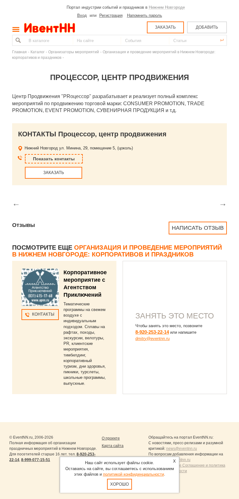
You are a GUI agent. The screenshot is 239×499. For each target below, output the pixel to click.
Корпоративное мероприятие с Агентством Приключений (85, 283)
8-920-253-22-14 (152, 332)
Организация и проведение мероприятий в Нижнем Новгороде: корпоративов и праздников (117, 251)
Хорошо (119, 484)
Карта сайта (113, 446)
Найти (17, 40)
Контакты (43, 314)
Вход (82, 15)
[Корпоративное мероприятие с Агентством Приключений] (40, 287)
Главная (19, 52)
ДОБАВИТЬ (207, 27)
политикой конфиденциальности (133, 474)
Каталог (37, 52)
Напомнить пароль (144, 15)
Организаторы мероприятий (73, 52)
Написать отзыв (198, 228)
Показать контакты (54, 158)
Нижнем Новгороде (167, 7)
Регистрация (111, 15)
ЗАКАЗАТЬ (165, 27)
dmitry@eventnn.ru (152, 338)
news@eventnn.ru (181, 448)
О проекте (111, 438)
